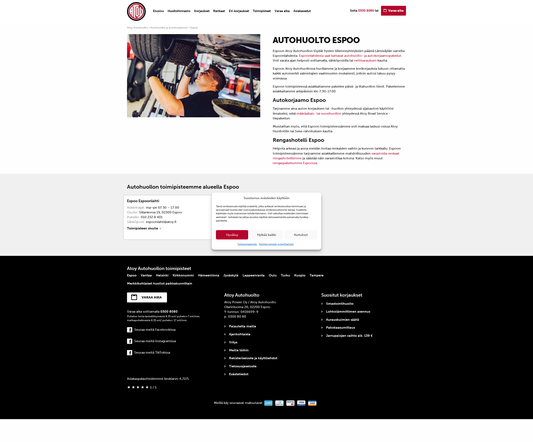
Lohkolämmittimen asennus (348, 311)
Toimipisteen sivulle (142, 228)
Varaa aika (282, 11)
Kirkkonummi (183, 275)
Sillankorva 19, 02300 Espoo (160, 212)
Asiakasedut (302, 11)
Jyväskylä (230, 275)
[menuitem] (158, 11)
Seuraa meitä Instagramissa (155, 341)
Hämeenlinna (208, 275)
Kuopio (299, 275)
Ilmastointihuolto (340, 304)
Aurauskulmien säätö (342, 320)
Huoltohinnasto (179, 11)
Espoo (132, 275)
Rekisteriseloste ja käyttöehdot (276, 244)
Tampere (317, 275)
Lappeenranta (254, 275)
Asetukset (301, 235)
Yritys (233, 342)
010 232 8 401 (152, 217)
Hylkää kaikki (266, 235)
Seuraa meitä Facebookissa (155, 330)
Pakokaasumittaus (340, 327)
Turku (285, 275)
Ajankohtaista (239, 334)
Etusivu (158, 11)
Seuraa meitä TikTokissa (152, 352)
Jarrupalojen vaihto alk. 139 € (349, 336)
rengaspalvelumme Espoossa (295, 163)
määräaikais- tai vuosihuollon (318, 113)
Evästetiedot (238, 374)
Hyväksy (232, 235)
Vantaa (146, 275)
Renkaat (219, 11)
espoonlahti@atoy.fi (161, 222)
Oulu (273, 275)
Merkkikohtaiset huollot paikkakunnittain (159, 283)
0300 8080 (366, 10)
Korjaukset (202, 11)
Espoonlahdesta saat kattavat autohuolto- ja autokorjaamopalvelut (350, 56)
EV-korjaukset (239, 11)
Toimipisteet (262, 11)
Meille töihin (239, 350)
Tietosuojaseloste (247, 244)
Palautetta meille (242, 326)
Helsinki (162, 275)
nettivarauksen (365, 60)
